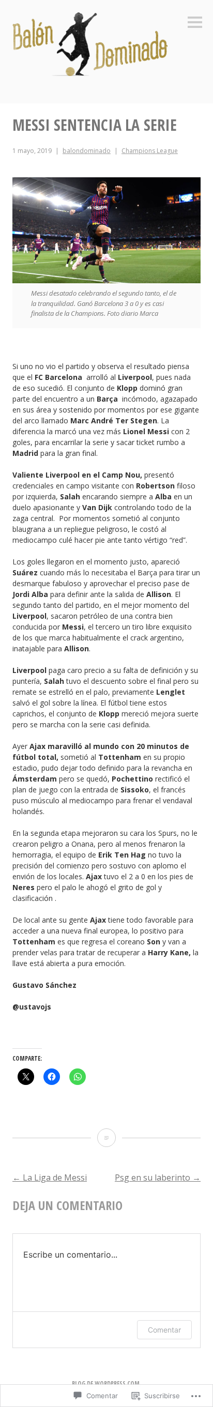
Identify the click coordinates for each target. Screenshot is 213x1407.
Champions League (149, 150)
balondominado (87, 150)
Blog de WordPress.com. (106, 1383)
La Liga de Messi (49, 1177)
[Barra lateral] (195, 23)
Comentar (164, 1329)
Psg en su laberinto (158, 1177)
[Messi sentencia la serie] (106, 1137)
